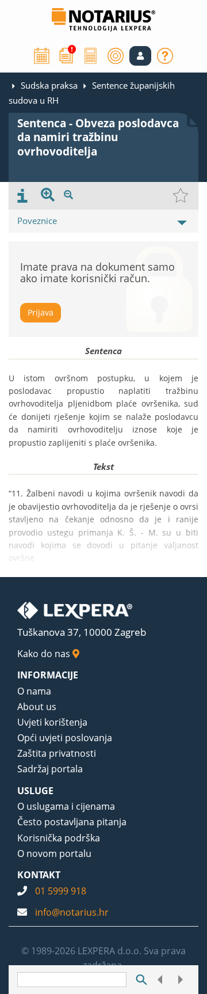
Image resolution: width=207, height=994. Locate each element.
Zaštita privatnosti (56, 753)
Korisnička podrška (58, 838)
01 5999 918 (60, 891)
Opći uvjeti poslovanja (64, 737)
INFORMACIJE (47, 675)
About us (36, 706)
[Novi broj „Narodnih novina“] (66, 54)
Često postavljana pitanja (71, 821)
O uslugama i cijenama (66, 806)
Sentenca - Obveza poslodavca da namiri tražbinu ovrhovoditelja (98, 137)
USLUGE (35, 790)
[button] (140, 56)
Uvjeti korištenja (52, 722)
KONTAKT (38, 874)
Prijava (40, 312)
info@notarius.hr (72, 912)
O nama (34, 691)
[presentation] (22, 196)
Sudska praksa (49, 85)
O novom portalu (54, 853)
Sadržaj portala (50, 768)
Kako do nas (44, 653)
